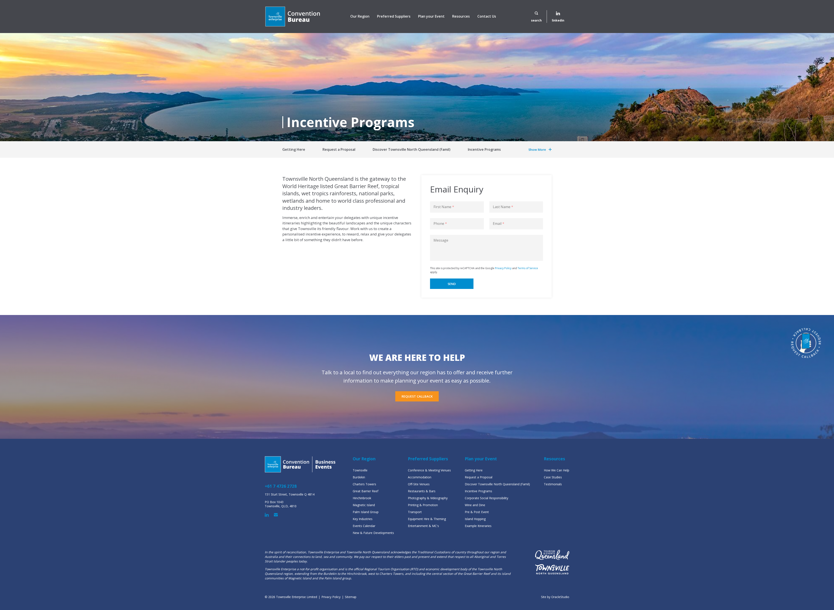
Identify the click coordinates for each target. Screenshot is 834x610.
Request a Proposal (339, 149)
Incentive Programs (484, 149)
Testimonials (553, 484)
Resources (461, 16)
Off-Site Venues (419, 484)
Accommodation (419, 477)
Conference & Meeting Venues (429, 470)
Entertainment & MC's (423, 526)
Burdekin (359, 477)
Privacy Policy (503, 268)
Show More (537, 149)
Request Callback (417, 396)
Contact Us (486, 16)
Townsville (360, 470)
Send (452, 284)
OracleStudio (560, 597)
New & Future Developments (373, 533)
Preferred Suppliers (393, 16)
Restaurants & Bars (421, 491)
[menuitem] (359, 16)
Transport (415, 512)
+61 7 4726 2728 (281, 486)
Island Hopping (475, 519)
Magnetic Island (364, 505)
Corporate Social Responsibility (486, 498)
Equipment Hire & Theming (427, 519)
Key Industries (362, 519)
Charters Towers (364, 484)
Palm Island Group (366, 512)
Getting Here (293, 149)
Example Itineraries (478, 526)
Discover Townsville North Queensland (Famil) (411, 149)
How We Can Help (556, 470)
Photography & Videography (428, 498)
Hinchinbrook (362, 498)
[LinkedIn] (267, 515)
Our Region (359, 16)
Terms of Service (528, 268)
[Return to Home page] (292, 17)
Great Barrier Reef (365, 491)
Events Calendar (364, 526)
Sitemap (350, 597)
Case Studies (553, 477)
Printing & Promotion (423, 505)
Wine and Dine (475, 505)
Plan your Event (431, 16)
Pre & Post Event (477, 512)
